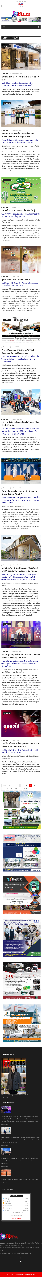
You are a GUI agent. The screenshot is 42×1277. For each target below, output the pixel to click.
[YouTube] (20, 1261)
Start (4, 785)
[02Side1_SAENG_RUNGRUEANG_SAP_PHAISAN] (22, 810)
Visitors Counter (16, 1219)
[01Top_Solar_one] (21, 19)
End (25, 789)
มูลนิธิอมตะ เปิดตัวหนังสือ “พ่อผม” (16, 279)
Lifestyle (8, 46)
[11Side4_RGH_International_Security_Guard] (22, 938)
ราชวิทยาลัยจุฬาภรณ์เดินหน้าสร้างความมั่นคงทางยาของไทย (19, 1179)
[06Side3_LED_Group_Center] (22, 895)
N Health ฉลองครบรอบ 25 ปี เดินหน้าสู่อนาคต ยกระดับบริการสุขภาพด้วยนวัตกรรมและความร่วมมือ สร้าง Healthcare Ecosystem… (20, 1161)
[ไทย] (22, 3)
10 (16, 789)
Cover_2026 (7, 1061)
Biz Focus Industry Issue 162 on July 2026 (14, 1095)
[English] (19, 3)
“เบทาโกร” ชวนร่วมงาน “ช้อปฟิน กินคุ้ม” (19, 210)
